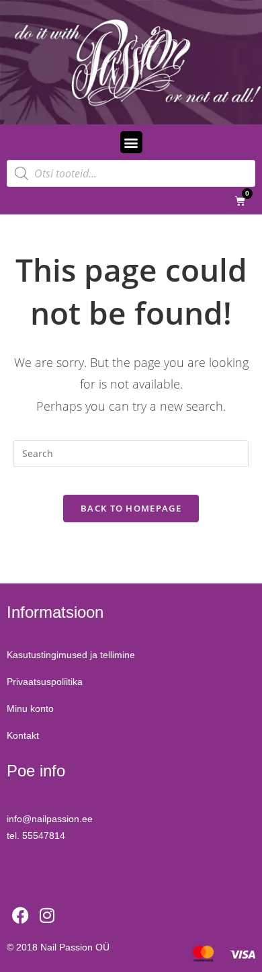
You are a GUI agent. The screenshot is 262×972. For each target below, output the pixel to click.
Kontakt (23, 735)
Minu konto (30, 708)
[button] (131, 142)
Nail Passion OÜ (75, 947)
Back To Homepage (131, 508)
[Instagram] (47, 915)
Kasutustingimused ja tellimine (71, 654)
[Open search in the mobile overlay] (131, 173)
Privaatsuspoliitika (45, 681)
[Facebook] (20, 915)
